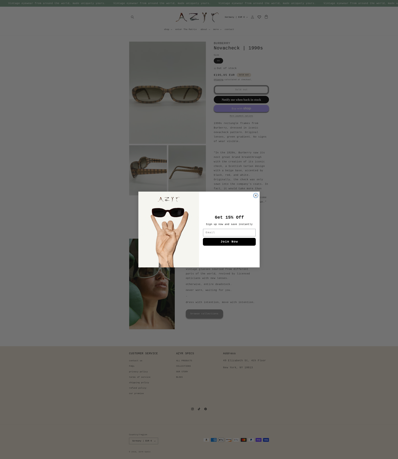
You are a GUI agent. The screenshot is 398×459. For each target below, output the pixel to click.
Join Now (229, 241)
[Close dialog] (255, 195)
